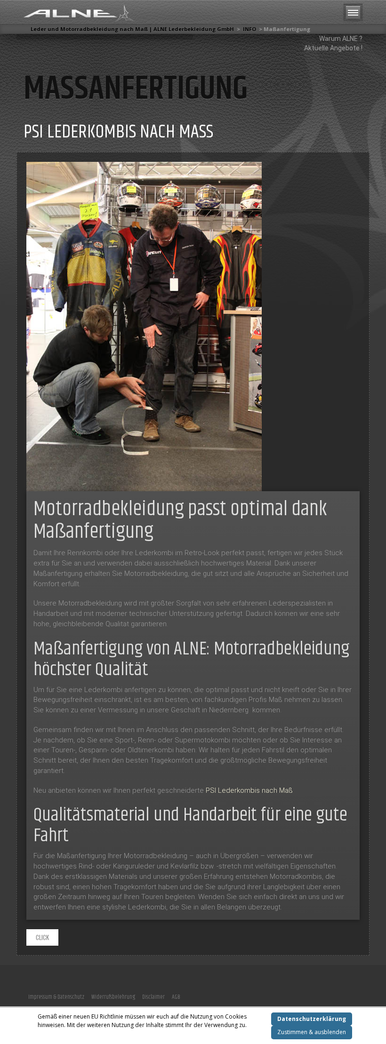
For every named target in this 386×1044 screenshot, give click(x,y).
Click (42, 937)
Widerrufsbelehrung (113, 997)
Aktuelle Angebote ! (333, 48)
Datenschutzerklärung (311, 1019)
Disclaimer (153, 997)
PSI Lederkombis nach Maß (118, 132)
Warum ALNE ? (340, 38)
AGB (176, 997)
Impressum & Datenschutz (56, 997)
